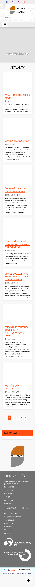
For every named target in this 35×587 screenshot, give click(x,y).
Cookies (29, 573)
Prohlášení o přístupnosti (20, 573)
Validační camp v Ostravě (13, 387)
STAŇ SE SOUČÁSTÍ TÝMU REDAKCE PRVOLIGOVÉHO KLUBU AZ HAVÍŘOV (17, 276)
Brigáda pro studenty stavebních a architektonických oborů (16, 331)
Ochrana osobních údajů (8, 573)
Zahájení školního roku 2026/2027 (17, 96)
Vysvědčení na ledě (18, 53)
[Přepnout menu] (4, 24)
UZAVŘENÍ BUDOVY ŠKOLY (17, 140)
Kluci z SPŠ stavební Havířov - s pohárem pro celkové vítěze (17, 244)
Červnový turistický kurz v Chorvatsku (16, 190)
